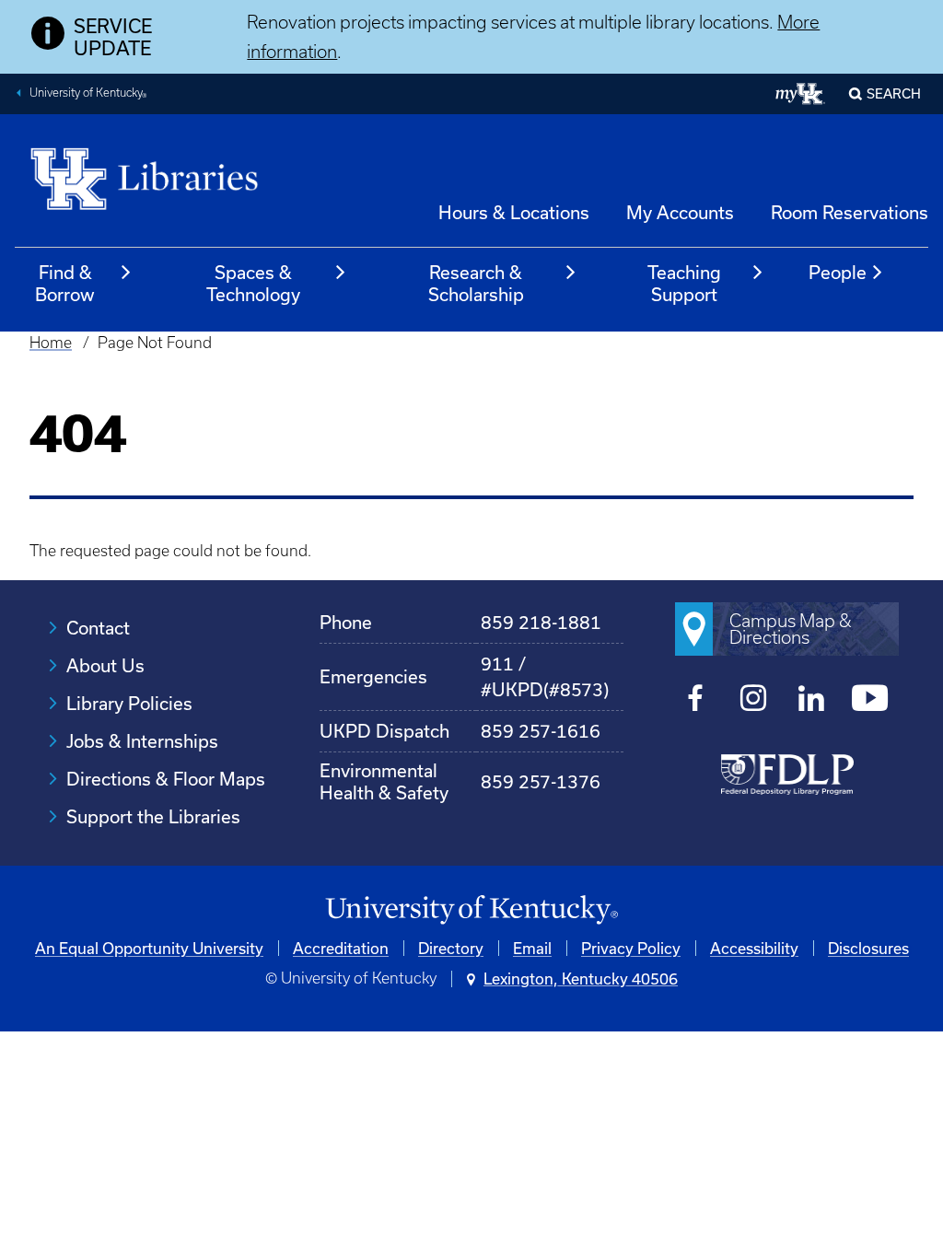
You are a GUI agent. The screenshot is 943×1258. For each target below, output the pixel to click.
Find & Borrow (65, 283)
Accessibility (754, 948)
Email (532, 948)
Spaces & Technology (253, 283)
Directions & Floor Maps (165, 778)
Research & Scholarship (476, 283)
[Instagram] (753, 700)
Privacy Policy (631, 948)
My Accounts (680, 212)
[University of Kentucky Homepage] (471, 910)
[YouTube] (870, 700)
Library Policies (129, 703)
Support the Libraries (153, 816)
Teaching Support (684, 283)
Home (50, 342)
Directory (450, 948)
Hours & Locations (513, 212)
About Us (105, 665)
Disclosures (868, 948)
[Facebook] (695, 700)
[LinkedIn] (811, 700)
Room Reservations (849, 212)
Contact (98, 627)
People (838, 272)
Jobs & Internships (142, 740)
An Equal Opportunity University (149, 948)
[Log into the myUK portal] (800, 94)
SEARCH (894, 93)
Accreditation (341, 948)
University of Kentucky (88, 95)
